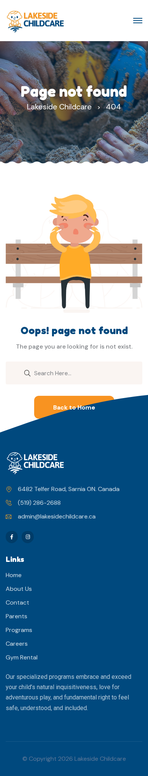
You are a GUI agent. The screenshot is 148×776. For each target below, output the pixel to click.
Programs (19, 630)
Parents (16, 616)
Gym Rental (22, 657)
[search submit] (27, 373)
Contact (17, 602)
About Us (19, 589)
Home (14, 575)
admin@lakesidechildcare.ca (57, 516)
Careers (17, 644)
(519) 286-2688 (39, 503)
